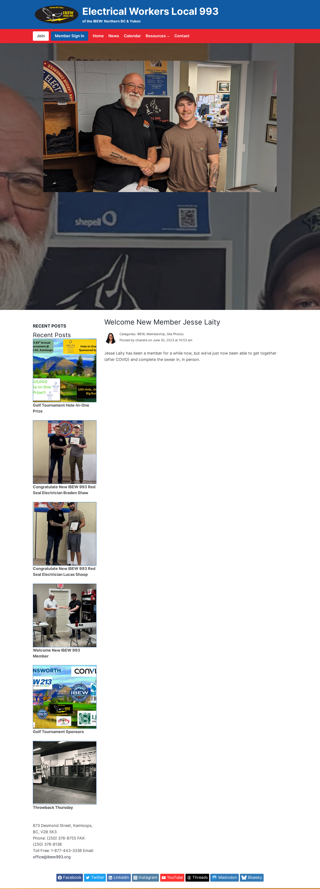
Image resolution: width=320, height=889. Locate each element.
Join (41, 36)
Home (98, 36)
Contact (181, 36)
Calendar (132, 36)
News (113, 36)
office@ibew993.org (52, 857)
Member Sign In (69, 36)
